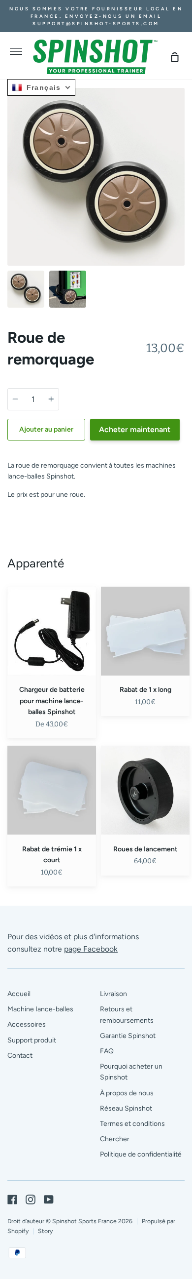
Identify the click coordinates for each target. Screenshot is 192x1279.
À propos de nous (127, 1093)
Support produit (31, 1040)
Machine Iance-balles (40, 1009)
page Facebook (91, 949)
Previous (10, 204)
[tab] (25, 289)
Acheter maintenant (134, 429)
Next (182, 204)
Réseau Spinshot (126, 1108)
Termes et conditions (132, 1123)
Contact (19, 1055)
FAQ (107, 1051)
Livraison (113, 994)
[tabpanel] (96, 177)
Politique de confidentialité (141, 1154)
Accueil (19, 994)
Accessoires (26, 1024)
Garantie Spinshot (128, 1036)
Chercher (114, 1139)
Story (45, 1231)
